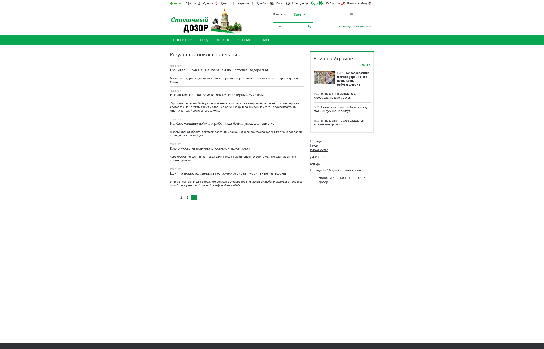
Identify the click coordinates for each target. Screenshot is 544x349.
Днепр (225, 3)
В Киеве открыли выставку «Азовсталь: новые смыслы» (335, 95)
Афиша (191, 3)
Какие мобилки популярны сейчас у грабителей (210, 148)
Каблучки (333, 3)
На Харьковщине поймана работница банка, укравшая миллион (223, 124)
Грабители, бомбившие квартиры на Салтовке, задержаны (219, 70)
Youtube (351, 14)
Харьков (243, 3)
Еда (317, 3)
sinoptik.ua (353, 170)
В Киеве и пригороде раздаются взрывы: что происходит (339, 122)
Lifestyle (298, 3)
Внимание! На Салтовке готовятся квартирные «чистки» (217, 95)
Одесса (208, 3)
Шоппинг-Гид (357, 3)
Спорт (280, 3)
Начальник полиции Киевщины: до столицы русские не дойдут (341, 109)
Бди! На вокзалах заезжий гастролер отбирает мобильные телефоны (228, 173)
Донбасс (263, 3)
